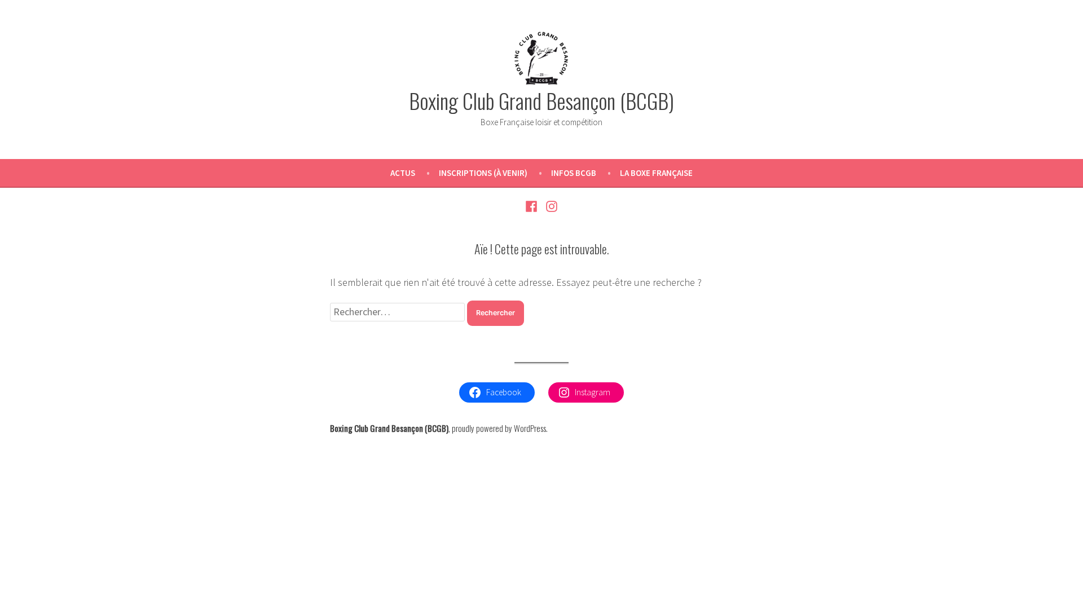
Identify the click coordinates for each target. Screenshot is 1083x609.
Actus (402, 172)
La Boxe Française (656, 172)
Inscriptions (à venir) (483, 172)
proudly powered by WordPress (499, 428)
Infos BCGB (573, 172)
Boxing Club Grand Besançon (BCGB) (541, 100)
